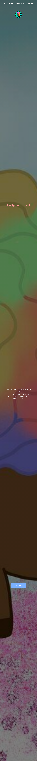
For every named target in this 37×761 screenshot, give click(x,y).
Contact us (20, 4)
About (10, 4)
